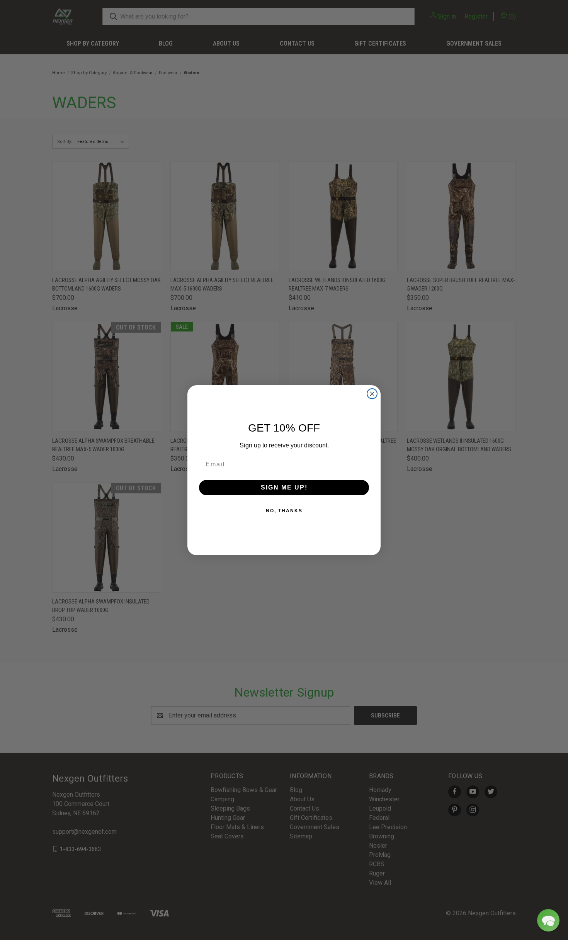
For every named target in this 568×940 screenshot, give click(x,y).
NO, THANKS (284, 510)
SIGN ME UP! (284, 487)
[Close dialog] (372, 393)
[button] (548, 920)
